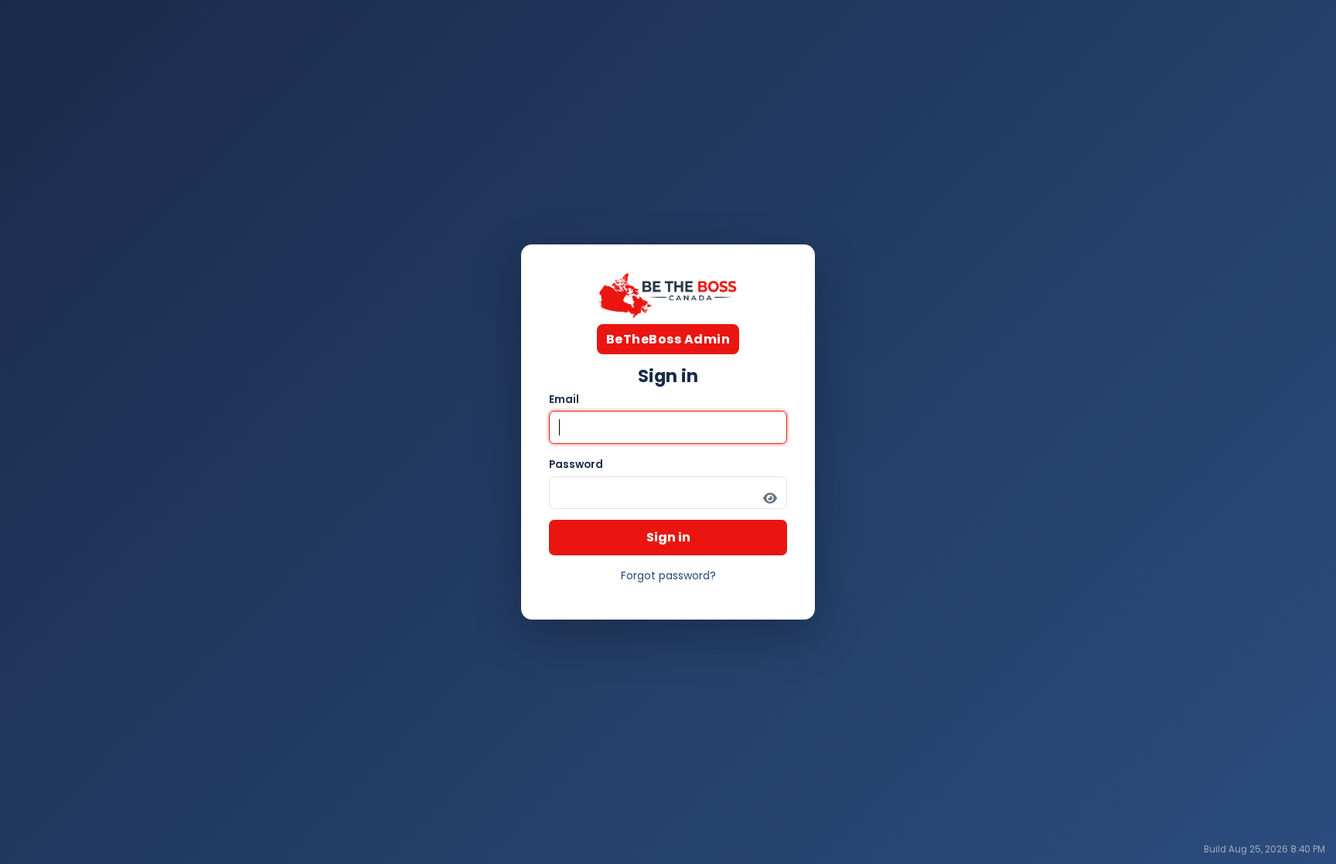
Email (564, 399)
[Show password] (770, 498)
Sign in (668, 537)
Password (576, 464)
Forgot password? (668, 575)
